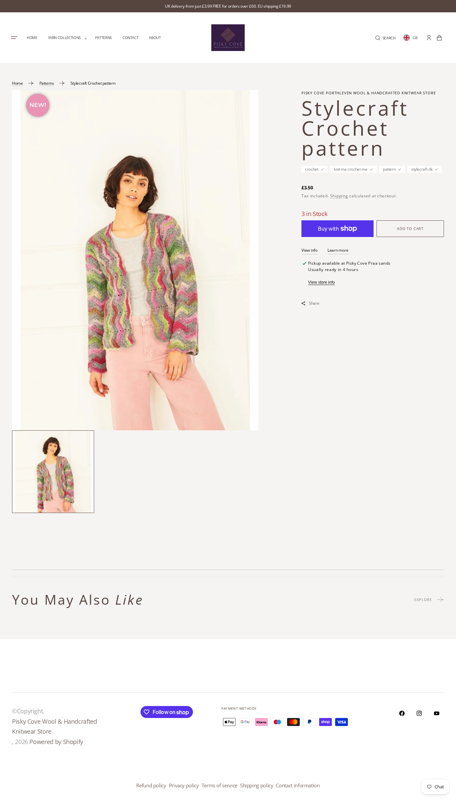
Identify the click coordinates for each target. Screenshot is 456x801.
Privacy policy (184, 785)
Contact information (297, 785)
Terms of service (219, 785)
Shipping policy (256, 785)
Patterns (46, 83)
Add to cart (410, 228)
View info (309, 250)
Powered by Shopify (56, 742)
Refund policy (151, 785)
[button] (385, 38)
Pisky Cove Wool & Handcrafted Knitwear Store (54, 726)
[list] (135, 260)
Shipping (339, 196)
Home (17, 83)
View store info (321, 282)
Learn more (338, 250)
